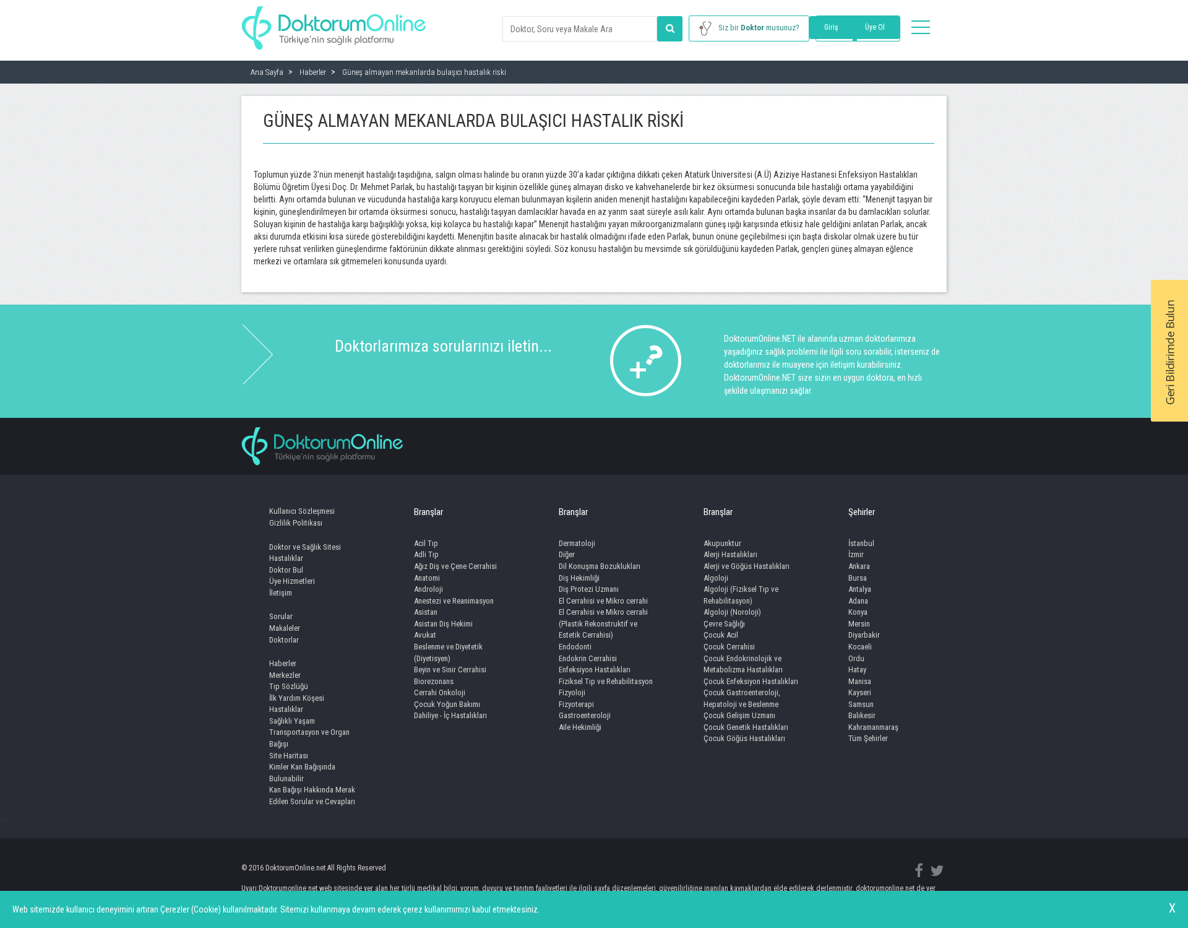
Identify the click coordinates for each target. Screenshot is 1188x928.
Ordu (856, 658)
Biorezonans (434, 681)
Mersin (859, 623)
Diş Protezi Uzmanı (589, 589)
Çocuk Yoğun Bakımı (447, 704)
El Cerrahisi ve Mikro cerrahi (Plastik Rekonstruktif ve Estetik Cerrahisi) (603, 623)
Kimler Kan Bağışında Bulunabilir (302, 772)
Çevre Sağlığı (724, 623)
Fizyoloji (572, 692)
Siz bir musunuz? (758, 27)
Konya (857, 612)
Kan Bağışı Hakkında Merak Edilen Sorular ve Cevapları (312, 795)
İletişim (280, 592)
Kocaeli (860, 646)
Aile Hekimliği (580, 727)
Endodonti (575, 646)
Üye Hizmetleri (292, 581)
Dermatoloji (577, 543)
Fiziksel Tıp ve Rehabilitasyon (606, 681)
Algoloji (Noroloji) (732, 612)
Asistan (425, 612)
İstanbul (861, 543)
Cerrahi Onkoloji (439, 692)
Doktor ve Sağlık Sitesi (305, 547)
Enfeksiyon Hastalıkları (595, 669)
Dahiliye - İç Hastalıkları (450, 715)
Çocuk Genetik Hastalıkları (746, 727)
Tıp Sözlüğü (288, 686)
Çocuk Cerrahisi (729, 646)
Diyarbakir (864, 635)
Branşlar (428, 512)
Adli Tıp (426, 554)
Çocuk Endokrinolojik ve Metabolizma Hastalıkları (743, 664)
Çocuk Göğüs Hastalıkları (744, 738)
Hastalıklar (286, 558)
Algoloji (716, 578)
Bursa (857, 578)
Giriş (831, 27)
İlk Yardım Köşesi (296, 698)
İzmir (856, 554)
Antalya (859, 589)
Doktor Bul (286, 570)
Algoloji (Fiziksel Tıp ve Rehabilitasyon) (741, 594)
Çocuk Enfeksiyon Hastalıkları (751, 681)
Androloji (428, 589)
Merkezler (285, 675)
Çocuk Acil (721, 635)
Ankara (859, 566)
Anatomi (427, 578)
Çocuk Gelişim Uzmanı (739, 715)
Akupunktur (722, 543)
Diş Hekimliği (579, 578)
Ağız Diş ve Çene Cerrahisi (455, 566)
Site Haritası (288, 755)
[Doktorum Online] (333, 21)
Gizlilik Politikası (295, 522)
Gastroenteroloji (585, 715)
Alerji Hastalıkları (730, 554)
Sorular (281, 616)
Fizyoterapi (576, 704)
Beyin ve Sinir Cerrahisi (450, 669)
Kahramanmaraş (873, 727)
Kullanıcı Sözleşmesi (302, 511)
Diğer (567, 554)
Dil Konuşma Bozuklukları (599, 566)
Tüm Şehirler (868, 738)
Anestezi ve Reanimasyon (454, 600)
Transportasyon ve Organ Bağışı (309, 737)
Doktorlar (284, 639)
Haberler (282, 663)
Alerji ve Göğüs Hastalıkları (747, 566)
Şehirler (861, 512)
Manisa (859, 681)
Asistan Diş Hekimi (443, 623)
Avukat (425, 635)
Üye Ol (875, 27)
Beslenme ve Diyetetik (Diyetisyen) (448, 652)
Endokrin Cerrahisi (588, 658)
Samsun (861, 704)
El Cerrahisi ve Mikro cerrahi (603, 600)
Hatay (857, 669)
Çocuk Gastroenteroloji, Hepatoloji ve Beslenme (742, 698)
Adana (858, 600)
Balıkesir (862, 715)
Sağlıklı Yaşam (292, 721)
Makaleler (284, 628)
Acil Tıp (426, 543)
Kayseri (859, 692)
